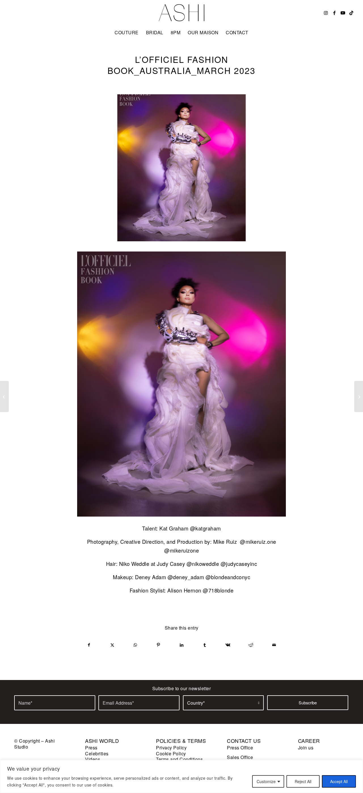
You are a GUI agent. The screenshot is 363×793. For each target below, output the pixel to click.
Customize (266, 781)
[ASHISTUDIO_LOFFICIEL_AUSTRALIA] (181, 167)
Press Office (240, 747)
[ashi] (182, 12)
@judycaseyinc (239, 563)
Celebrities (97, 753)
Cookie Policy (171, 753)
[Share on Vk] (227, 645)
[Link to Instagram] (326, 12)
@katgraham (205, 528)
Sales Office (240, 757)
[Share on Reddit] (251, 645)
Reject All (303, 781)
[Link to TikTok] (351, 12)
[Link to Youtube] (343, 12)
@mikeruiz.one (258, 541)
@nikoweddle (203, 563)
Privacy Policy (171, 747)
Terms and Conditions (179, 759)
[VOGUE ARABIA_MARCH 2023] (4, 396)
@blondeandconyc (228, 577)
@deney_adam (186, 577)
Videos (92, 759)
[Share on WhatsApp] (135, 645)
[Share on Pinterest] (158, 645)
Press (91, 747)
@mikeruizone (181, 550)
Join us (306, 747)
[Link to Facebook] (334, 12)
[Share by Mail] (274, 645)
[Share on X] (112, 645)
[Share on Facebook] (89, 645)
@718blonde (218, 590)
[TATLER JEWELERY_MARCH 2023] (358, 396)
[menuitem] (126, 32)
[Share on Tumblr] (204, 645)
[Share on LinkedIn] (181, 645)
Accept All (339, 781)
